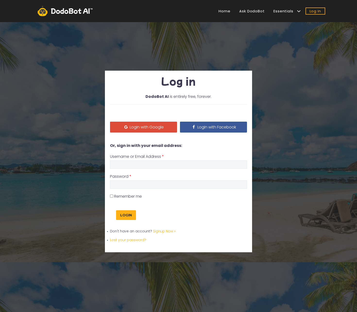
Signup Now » (164, 231)
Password (120, 176)
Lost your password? (128, 239)
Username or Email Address (137, 156)
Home (224, 11)
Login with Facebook (216, 127)
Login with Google (146, 127)
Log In (315, 11)
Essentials (285, 11)
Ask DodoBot (252, 11)
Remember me (128, 196)
